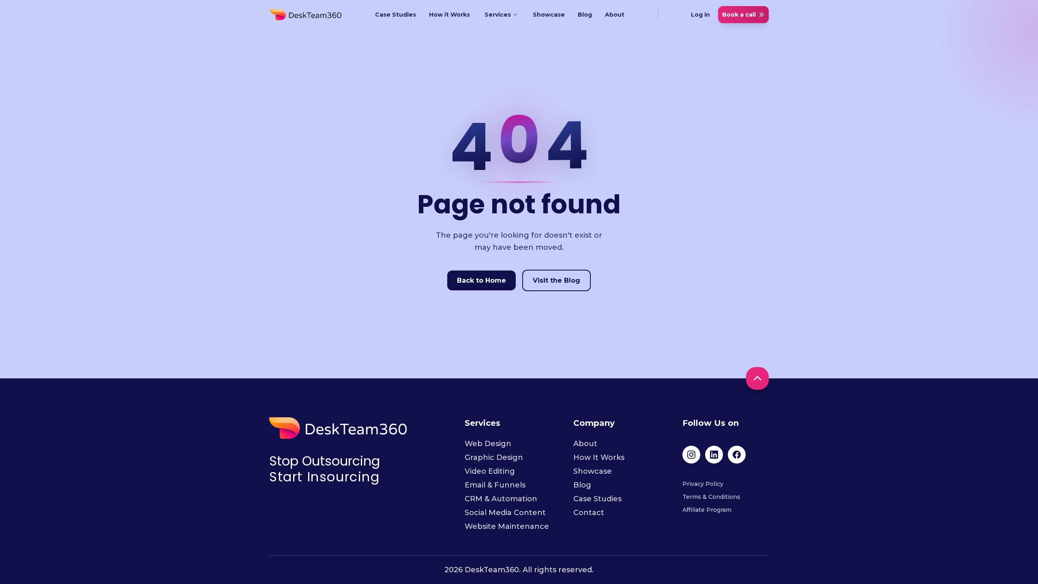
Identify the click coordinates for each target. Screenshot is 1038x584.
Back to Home (481, 280)
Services (498, 14)
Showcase (549, 14)
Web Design (488, 443)
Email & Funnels (495, 485)
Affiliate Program (706, 509)
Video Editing (490, 471)
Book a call (739, 14)
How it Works (449, 14)
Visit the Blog (556, 280)
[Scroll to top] (757, 378)
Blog (585, 14)
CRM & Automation (501, 498)
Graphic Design (494, 457)
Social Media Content (505, 512)
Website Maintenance (507, 526)
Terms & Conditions (711, 496)
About (614, 14)
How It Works (598, 457)
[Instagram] (691, 455)
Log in (700, 14)
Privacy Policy (702, 483)
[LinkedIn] (714, 455)
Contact (588, 512)
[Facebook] (737, 455)
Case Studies (395, 14)
